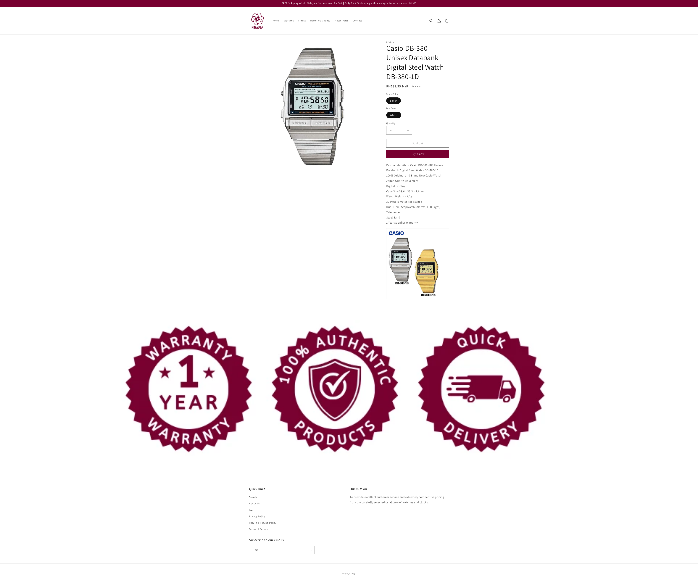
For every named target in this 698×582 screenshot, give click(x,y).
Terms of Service (258, 529)
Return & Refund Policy (262, 522)
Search (253, 497)
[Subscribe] (310, 550)
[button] (431, 21)
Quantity (390, 123)
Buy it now (418, 154)
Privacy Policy (257, 516)
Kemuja (352, 574)
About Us (254, 503)
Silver (393, 101)
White (393, 115)
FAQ (251, 509)
